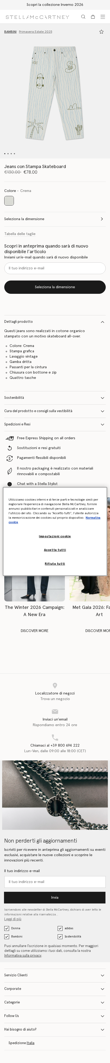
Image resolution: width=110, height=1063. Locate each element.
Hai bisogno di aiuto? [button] (20, 1029)
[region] (55, 531)
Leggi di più (12, 919)
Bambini (16, 936)
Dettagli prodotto (18, 322)
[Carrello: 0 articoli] (93, 16)
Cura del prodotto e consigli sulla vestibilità (38, 411)
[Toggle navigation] (103, 17)
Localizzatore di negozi (55, 693)
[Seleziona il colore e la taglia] (101, 31)
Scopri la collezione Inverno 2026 (55, 5)
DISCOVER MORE (34, 631)
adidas (69, 928)
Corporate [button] (12, 989)
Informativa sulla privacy (22, 955)
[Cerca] (83, 17)
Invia (54, 897)
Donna (15, 928)
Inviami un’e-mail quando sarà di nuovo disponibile (46, 257)
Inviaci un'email (55, 719)
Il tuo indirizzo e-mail (22, 871)
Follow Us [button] (11, 1016)
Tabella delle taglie (20, 234)
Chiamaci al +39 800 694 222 (55, 745)
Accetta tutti (55, 550)
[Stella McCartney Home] (37, 16)
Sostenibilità (14, 398)
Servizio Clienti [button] (16, 975)
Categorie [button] (12, 1002)
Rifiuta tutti (55, 563)
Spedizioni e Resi (17, 424)
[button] (55, 91)
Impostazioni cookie (55, 536)
